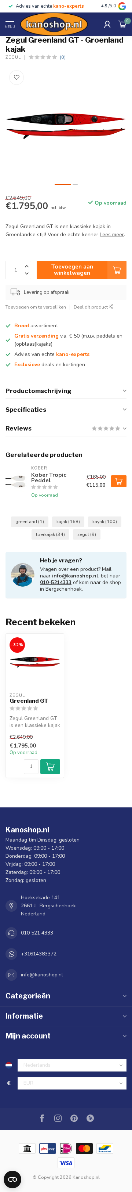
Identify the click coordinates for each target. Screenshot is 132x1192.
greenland (29, 521)
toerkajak (50, 534)
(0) (63, 57)
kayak (104, 521)
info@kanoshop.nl (75, 575)
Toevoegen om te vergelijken (36, 307)
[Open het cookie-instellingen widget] (12, 1179)
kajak (68, 521)
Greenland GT (29, 701)
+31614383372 (38, 953)
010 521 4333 (37, 932)
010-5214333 (56, 582)
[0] (122, 24)
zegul (86, 534)
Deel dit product (91, 307)
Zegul (13, 57)
